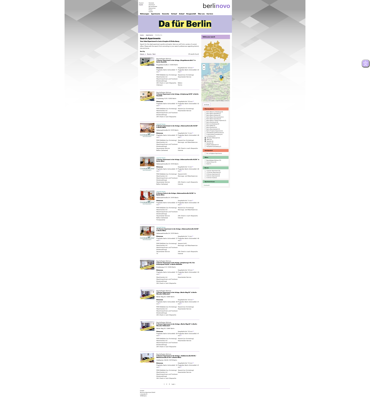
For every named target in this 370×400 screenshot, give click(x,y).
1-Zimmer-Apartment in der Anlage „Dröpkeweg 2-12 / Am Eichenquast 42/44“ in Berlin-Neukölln (175, 263)
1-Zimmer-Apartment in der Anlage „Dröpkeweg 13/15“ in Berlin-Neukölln (177, 94)
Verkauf (174, 14)
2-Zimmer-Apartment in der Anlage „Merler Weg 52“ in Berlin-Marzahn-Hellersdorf (176, 324)
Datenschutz (152, 8)
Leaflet (212, 100)
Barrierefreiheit (153, 6)
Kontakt (151, 11)
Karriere (210, 14)
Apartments (155, 14)
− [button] (204, 68)
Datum (143, 54)
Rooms (149, 54)
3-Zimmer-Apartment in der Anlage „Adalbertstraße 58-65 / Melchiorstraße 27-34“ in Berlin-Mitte (176, 356)
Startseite (151, 3)
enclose (206, 104)
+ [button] (204, 65)
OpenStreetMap (220, 100)
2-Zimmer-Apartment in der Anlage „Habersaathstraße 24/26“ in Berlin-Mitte (177, 126)
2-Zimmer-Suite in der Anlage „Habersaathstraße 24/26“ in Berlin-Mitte (176, 194)
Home (142, 35)
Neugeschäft (191, 14)
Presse (150, 10)
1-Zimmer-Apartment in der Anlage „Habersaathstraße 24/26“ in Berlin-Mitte (177, 160)
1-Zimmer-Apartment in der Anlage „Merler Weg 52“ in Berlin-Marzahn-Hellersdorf (176, 293)
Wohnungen (144, 14)
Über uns (201, 14)
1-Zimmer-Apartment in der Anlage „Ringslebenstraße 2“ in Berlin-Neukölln (176, 61)
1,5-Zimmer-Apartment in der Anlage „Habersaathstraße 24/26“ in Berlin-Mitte (177, 229)
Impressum (152, 4)
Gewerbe (165, 14)
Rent (154, 54)
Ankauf (181, 14)
